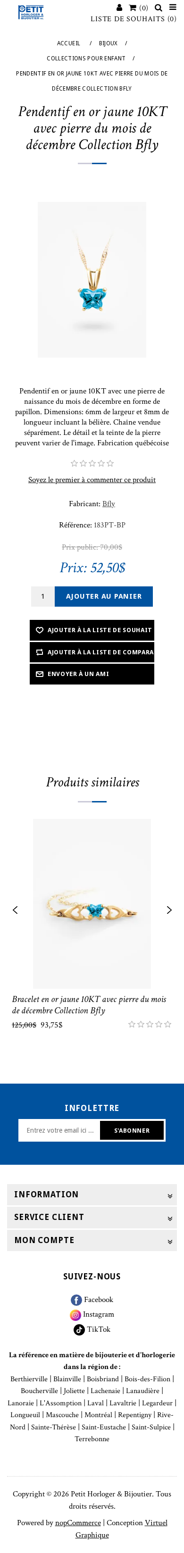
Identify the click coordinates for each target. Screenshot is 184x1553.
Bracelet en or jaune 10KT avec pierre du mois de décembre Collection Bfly (89, 1005)
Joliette (74, 1391)
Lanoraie (21, 1403)
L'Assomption (61, 1403)
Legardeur (157, 1403)
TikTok (97, 1329)
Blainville (67, 1379)
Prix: (73, 567)
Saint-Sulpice (151, 1427)
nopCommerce (78, 1523)
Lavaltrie (122, 1403)
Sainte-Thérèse (53, 1427)
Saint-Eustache (104, 1427)
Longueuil (25, 1415)
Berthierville (29, 1379)
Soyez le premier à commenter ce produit (92, 480)
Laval (95, 1403)
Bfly (108, 504)
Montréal (98, 1415)
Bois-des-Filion (147, 1379)
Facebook (97, 1299)
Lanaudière (142, 1391)
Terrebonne (92, 1439)
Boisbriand (103, 1379)
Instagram (97, 1314)
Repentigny (134, 1415)
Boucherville (39, 1391)
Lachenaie (105, 1391)
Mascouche (62, 1415)
